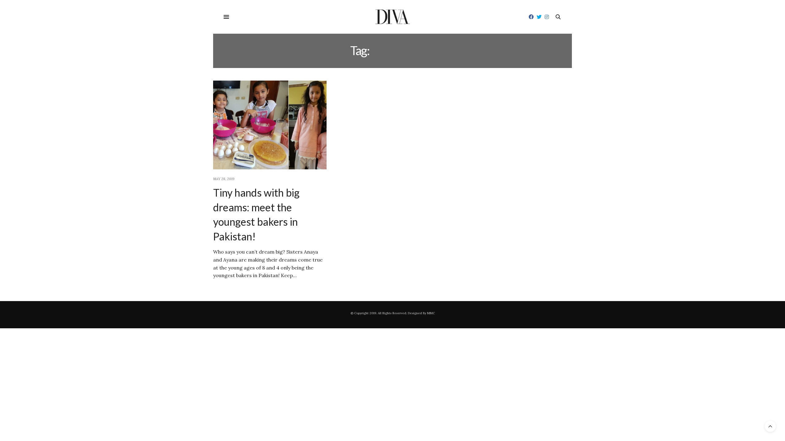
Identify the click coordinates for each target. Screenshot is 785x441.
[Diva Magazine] (392, 16)
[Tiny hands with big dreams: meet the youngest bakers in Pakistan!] (270, 125)
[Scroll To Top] (770, 426)
